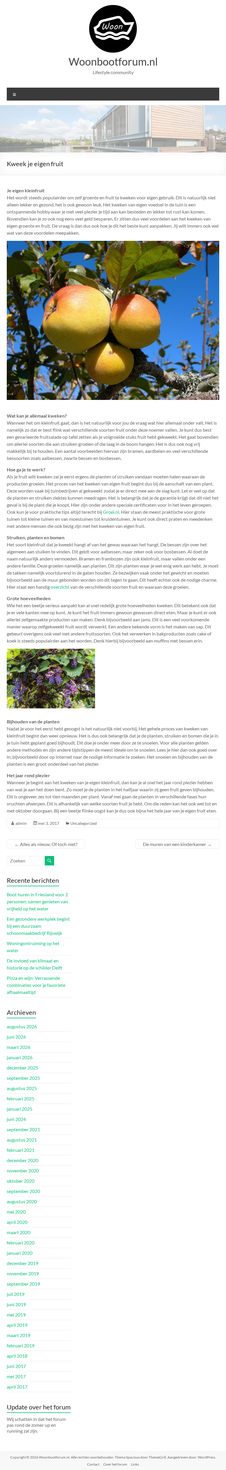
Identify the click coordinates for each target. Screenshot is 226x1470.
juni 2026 (16, 1036)
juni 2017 (16, 1366)
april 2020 (17, 1222)
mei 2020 (16, 1211)
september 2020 (23, 1191)
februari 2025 (20, 1098)
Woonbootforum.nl (113, 61)
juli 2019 (15, 1294)
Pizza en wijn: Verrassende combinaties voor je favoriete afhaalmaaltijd (36, 985)
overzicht (60, 587)
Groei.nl (111, 512)
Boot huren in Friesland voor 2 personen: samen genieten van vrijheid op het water (37, 901)
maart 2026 (18, 1047)
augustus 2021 (22, 1139)
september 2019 (23, 1284)
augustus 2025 (22, 1088)
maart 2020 (18, 1232)
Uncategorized (83, 823)
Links (135, 1464)
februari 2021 (20, 1150)
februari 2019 (20, 1345)
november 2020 (23, 1170)
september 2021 (23, 1129)
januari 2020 (19, 1253)
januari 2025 (19, 1109)
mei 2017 (16, 1376)
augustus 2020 (22, 1201)
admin (21, 823)
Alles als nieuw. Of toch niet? (45, 844)
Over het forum (115, 1464)
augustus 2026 (22, 1026)
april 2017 (17, 1386)
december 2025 (22, 1067)
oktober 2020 (20, 1181)
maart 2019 (18, 1335)
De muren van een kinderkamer (177, 844)
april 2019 (17, 1325)
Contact (93, 1464)
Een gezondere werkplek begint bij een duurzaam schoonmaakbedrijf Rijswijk (38, 926)
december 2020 (22, 1160)
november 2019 (23, 1273)
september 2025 (23, 1078)
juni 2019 (16, 1304)
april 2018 (17, 1356)
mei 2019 (16, 1314)
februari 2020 (20, 1242)
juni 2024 (16, 1119)
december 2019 (22, 1263)
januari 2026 (19, 1057)
